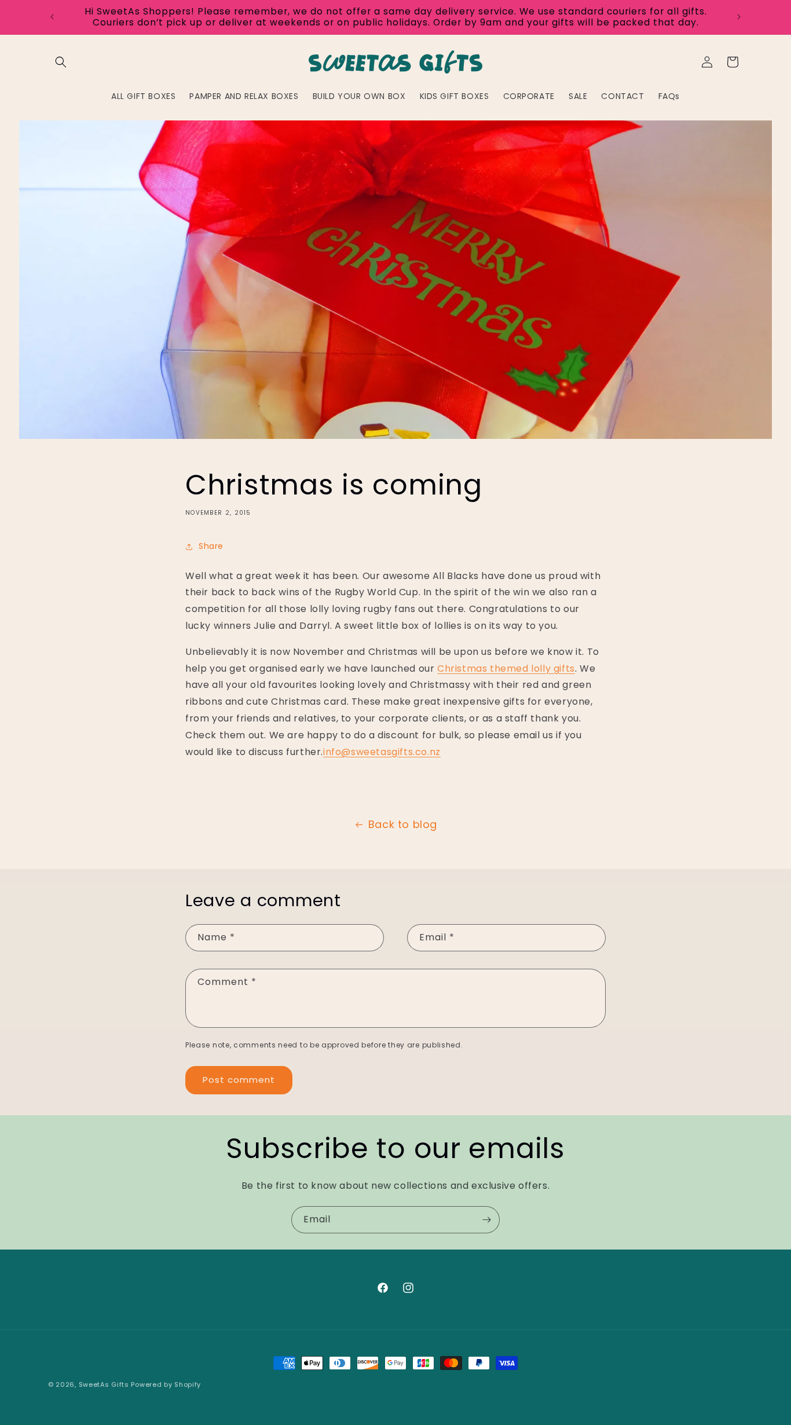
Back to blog (402, 824)
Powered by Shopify (166, 1384)
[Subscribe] (486, 1219)
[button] (61, 62)
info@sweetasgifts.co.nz (382, 752)
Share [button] (211, 546)
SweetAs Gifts (104, 1384)
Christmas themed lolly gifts (506, 668)
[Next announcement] (739, 17)
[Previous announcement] (52, 17)
